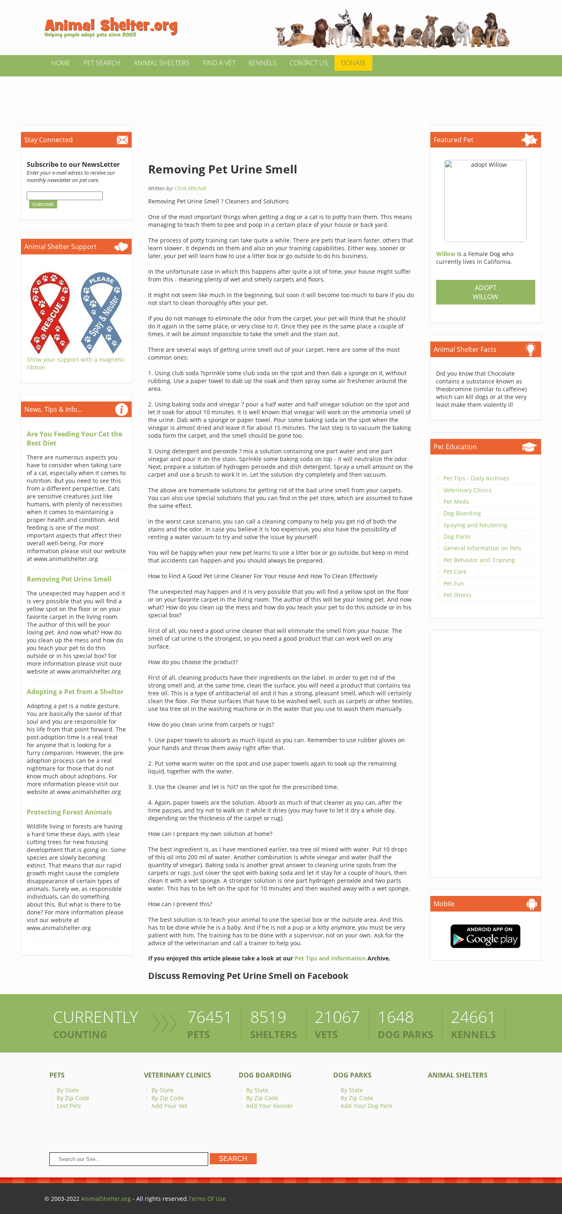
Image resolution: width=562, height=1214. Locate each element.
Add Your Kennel (269, 1106)
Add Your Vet (169, 1106)
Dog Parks (457, 536)
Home (60, 62)
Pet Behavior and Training (479, 560)
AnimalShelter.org (106, 1198)
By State (68, 1090)
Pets (57, 1075)
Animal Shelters (162, 62)
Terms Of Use (207, 1198)
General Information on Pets (482, 548)
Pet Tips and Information (330, 958)
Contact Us (309, 62)
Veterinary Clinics (468, 490)
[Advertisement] (281, 94)
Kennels (262, 62)
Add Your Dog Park (366, 1106)
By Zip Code (73, 1098)
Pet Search (102, 62)
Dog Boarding (462, 513)
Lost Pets (69, 1106)
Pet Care (455, 571)
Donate (353, 62)
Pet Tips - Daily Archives (476, 478)
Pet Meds (456, 501)
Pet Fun (454, 583)
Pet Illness (457, 595)
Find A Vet (219, 62)
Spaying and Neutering (475, 525)
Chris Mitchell (190, 188)
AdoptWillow (485, 292)
